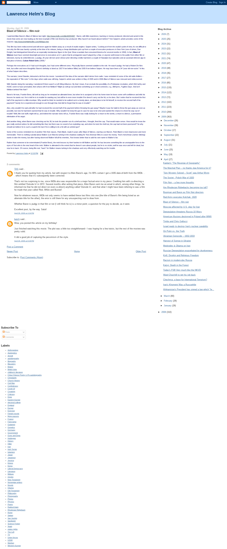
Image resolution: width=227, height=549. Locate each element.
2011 (164, 107)
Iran (9, 447)
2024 (164, 44)
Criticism (11, 394)
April (166, 159)
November (169, 125)
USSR (10, 540)
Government (13, 433)
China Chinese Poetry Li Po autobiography (25, 375)
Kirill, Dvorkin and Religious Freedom (181, 255)
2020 (164, 63)
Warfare (11, 543)
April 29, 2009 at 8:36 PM (24, 241)
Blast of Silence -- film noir (176, 202)
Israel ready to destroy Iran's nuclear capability (185, 226)
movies (10, 477)
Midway (11, 474)
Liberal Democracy (15, 469)
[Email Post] (41, 153)
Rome (10, 513)
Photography (13, 496)
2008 (164, 312)
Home (77, 251)
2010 (164, 112)
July (166, 145)
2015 (164, 87)
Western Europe (14, 546)
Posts (7, 332)
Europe (10, 408)
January (168, 305)
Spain (10, 526)
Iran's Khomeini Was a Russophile (179, 284)
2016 (164, 82)
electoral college (14, 402)
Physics (11, 502)
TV (9, 535)
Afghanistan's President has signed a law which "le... (188, 289)
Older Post (141, 251)
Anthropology (13, 350)
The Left (11, 532)
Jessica (11, 460)
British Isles (12, 369)
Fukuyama (12, 422)
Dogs (10, 397)
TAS (16, 169)
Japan (10, 455)
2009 (164, 116)
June (166, 149)
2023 (164, 48)
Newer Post (12, 251)
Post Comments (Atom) (31, 257)
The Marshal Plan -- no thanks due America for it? (187, 168)
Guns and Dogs (14, 436)
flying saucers (13, 416)
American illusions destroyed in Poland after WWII (187, 216)
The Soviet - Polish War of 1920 (178, 177)
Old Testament (13, 491)
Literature (11, 471)
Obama (11, 488)
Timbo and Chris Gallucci (175, 221)
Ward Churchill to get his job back (179, 275)
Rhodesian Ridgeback (16, 510)
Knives (10, 463)
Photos (10, 499)
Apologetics (12, 353)
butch (17, 219)
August (167, 140)
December (169, 120)
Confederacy (13, 386)
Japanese (12, 458)
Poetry (10, 504)
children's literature (15, 372)
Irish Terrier (12, 449)
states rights (13, 529)
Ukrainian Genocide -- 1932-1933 (179, 236)
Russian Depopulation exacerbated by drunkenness (188, 250)
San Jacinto (12, 518)
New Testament (14, 480)
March (167, 296)
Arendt (10, 356)
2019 (164, 68)
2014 (164, 92)
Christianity (12, 378)
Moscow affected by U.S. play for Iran (181, 207)
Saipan (10, 515)
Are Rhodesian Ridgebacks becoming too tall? (185, 187)
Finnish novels (13, 414)
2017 (164, 78)
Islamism (11, 452)
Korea (10, 466)
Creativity (11, 392)
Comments (9, 337)
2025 (164, 39)
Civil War (11, 383)
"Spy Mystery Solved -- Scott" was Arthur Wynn (186, 173)
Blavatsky (12, 364)
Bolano (10, 367)
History (10, 441)
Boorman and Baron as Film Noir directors (183, 192)
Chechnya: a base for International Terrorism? (185, 279)
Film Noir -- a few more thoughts (178, 182)
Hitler (10, 444)
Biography (12, 361)
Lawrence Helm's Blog (31, 13)
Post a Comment (15, 247)
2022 (164, 53)
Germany (11, 430)
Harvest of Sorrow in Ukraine (177, 241)
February (168, 300)
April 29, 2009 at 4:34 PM (24, 213)
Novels (10, 485)
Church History (14, 381)
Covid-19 (11, 389)
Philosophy (12, 493)
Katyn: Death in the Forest (176, 265)
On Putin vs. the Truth (174, 231)
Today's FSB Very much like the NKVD (182, 270)
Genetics (11, 427)
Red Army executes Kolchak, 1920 (180, 197)
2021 (164, 58)
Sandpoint (12, 521)
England (11, 405)
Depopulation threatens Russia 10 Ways (182, 211)
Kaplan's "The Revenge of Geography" (181, 163)
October (168, 130)
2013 (164, 97)
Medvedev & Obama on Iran (176, 246)
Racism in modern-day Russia (177, 260)
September (169, 135)
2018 (164, 73)
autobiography (13, 358)
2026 (164, 34)
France (10, 419)
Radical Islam (13, 507)
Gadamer (11, 425)
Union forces (13, 538)
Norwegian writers (15, 482)
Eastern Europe (14, 400)
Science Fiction (14, 524)
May (166, 154)
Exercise (11, 411)
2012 (164, 102)
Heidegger (12, 438)
